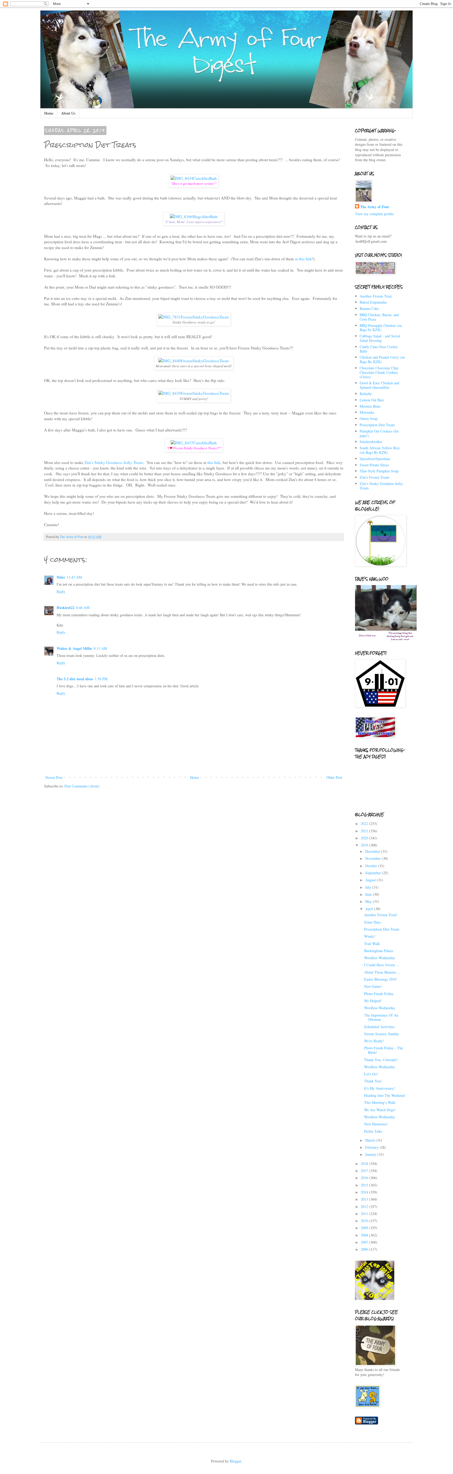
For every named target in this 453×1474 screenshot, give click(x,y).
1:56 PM (101, 678)
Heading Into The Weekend (384, 1095)
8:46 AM (82, 607)
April (369, 908)
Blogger (235, 1461)
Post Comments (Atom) (82, 786)
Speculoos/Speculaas (375, 458)
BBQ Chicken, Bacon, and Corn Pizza (379, 317)
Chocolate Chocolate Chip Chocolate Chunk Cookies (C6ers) (379, 372)
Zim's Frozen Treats (374, 477)
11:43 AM (74, 577)
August (371, 879)
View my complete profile (374, 213)
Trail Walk (372, 943)
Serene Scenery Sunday (381, 1033)
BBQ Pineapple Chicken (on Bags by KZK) (381, 327)
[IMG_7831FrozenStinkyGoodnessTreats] (193, 317)
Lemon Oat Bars (372, 399)
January (371, 1154)
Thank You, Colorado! (381, 1059)
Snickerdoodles (371, 441)
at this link (303, 258)
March (370, 1140)
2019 (365, 845)
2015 (365, 1185)
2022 (365, 823)
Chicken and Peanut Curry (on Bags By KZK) (382, 359)
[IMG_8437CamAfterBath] (194, 442)
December (373, 851)
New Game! (373, 986)
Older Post (334, 777)
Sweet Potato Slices (374, 464)
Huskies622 (65, 607)
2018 (365, 1163)
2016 (365, 1177)
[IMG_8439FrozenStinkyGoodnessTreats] (193, 393)
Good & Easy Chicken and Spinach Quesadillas (379, 385)
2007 (365, 1242)
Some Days (372, 922)
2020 (365, 837)
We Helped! (373, 1000)
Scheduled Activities (379, 1026)
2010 (365, 1220)
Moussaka (367, 412)
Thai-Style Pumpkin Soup (379, 470)
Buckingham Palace (378, 950)
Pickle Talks (373, 1131)
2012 (365, 1206)
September (373, 872)
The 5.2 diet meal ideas (75, 679)
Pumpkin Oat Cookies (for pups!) (379, 433)
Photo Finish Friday (379, 993)
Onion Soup (369, 418)
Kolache (366, 393)
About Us (68, 113)
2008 (365, 1235)
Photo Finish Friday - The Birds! (383, 1050)
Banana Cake (369, 308)
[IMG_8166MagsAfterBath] (194, 216)
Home (48, 113)
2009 (365, 1227)
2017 (365, 1170)
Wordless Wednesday (379, 957)
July (368, 887)
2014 (365, 1192)
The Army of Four (374, 206)
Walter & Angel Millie (74, 648)
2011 (365, 1213)
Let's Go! (371, 1073)
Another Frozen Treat (376, 296)
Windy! (369, 936)
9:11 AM (100, 648)
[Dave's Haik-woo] (386, 639)
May (369, 901)
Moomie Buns (370, 406)
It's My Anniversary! (379, 1088)
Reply (61, 591)
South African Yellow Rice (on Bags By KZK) (380, 450)
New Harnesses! (376, 1123)
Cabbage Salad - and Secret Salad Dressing (380, 338)
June (369, 894)
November (373, 858)
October (371, 865)
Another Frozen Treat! (380, 914)
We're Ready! (374, 1040)
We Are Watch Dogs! (380, 1109)
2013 (365, 1199)
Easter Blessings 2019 (380, 979)
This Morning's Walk (379, 1102)
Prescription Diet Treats (377, 424)
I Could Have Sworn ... (381, 964)
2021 (365, 830)
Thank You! (373, 1080)
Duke (61, 577)
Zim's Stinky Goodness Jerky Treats (113, 462)
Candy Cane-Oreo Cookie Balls (379, 349)
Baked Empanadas (373, 302)
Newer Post (53, 777)
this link (213, 462)
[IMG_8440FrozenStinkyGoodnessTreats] (193, 360)
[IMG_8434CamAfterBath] (194, 178)
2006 (365, 1249)
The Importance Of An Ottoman (381, 1017)
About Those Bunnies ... (382, 972)
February (372, 1147)
